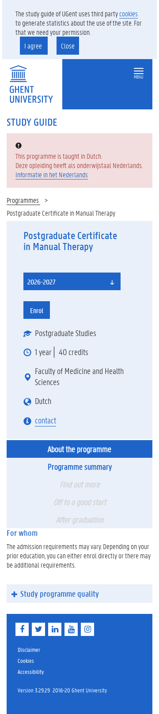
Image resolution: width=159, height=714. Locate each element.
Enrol (36, 310)
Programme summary (80, 466)
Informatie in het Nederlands (51, 174)
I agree (33, 45)
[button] (138, 71)
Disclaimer (29, 649)
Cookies (26, 660)
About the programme (79, 449)
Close (68, 45)
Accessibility (31, 671)
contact (45, 420)
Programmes (23, 200)
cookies (128, 13)
